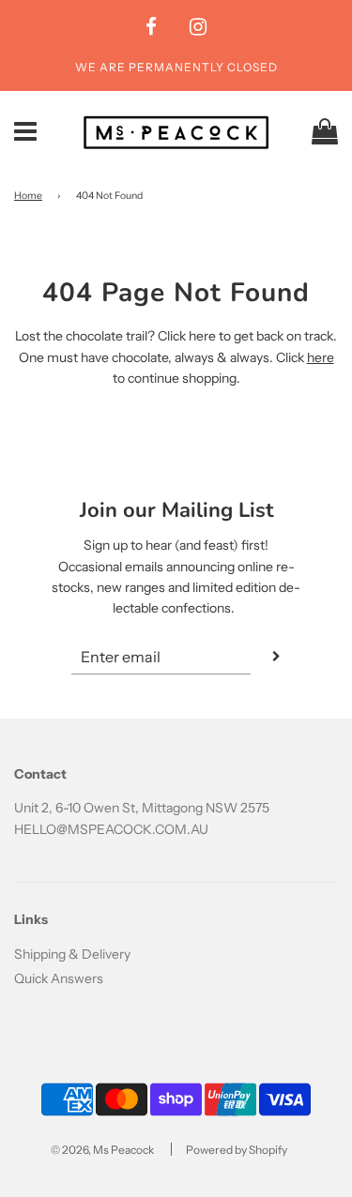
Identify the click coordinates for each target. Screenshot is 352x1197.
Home (28, 195)
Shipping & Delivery (72, 954)
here (320, 357)
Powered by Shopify (236, 1150)
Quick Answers (58, 978)
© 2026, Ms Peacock (102, 1150)
